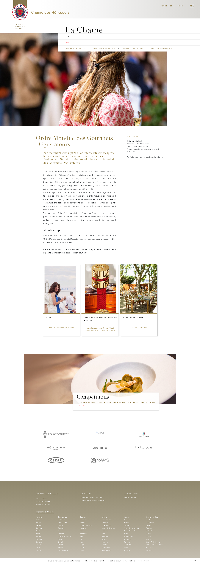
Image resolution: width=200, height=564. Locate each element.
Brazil (38, 531)
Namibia (104, 545)
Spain (126, 548)
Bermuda (39, 528)
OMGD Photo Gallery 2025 (161, 48)
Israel (81, 536)
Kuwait (82, 550)
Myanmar (105, 542)
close (193, 561)
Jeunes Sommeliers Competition (91, 498)
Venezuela (149, 548)
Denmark (61, 534)
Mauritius (105, 536)
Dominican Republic (65, 536)
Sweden (149, 520)
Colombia (39, 550)
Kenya (82, 545)
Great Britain (84, 520)
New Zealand (106, 550)
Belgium (39, 525)
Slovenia (127, 542)
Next (196, 48)
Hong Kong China (86, 525)
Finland (60, 545)
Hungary (83, 528)
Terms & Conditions (130, 498)
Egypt (60, 539)
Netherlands (106, 548)
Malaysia (105, 531)
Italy (81, 539)
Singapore (127, 539)
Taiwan (148, 525)
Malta (103, 534)
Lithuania (105, 523)
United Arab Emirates (153, 542)
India (81, 531)
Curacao (61, 528)
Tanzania (149, 528)
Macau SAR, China (108, 528)
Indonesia (83, 534)
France (60, 548)
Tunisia (148, 534)
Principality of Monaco (131, 531)
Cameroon (39, 542)
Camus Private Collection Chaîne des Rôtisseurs (100, 319)
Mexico (104, 539)
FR (179, 6)
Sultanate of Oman (152, 517)
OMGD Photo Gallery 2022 (76, 48)
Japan (82, 542)
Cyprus (60, 531)
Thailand (149, 531)
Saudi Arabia (128, 536)
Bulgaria (38, 536)
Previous (60, 42)
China (38, 548)
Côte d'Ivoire (62, 523)
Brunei (38, 534)
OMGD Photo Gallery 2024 (133, 48)
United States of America (154, 545)
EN (182, 6)
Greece (82, 523)
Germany (83, 517)
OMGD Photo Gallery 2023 (104, 48)
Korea (82, 548)
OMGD (67, 42)
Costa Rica (61, 520)
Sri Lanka (127, 550)
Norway (126, 517)
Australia (39, 517)
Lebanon (105, 517)
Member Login (166, 6)
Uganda (148, 539)
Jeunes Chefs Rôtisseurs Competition (93, 500)
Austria (38, 520)
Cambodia (39, 539)
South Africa (128, 545)
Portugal (127, 525)
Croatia (60, 525)
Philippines (127, 520)
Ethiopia (60, 542)
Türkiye (148, 536)
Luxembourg (106, 525)
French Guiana (63, 550)
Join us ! (48, 318)
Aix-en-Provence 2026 (133, 318)
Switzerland (150, 523)
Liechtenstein (106, 520)
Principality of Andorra (131, 528)
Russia (126, 534)
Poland (126, 523)
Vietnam (149, 550)
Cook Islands (62, 517)
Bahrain (38, 523)
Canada (38, 545)
